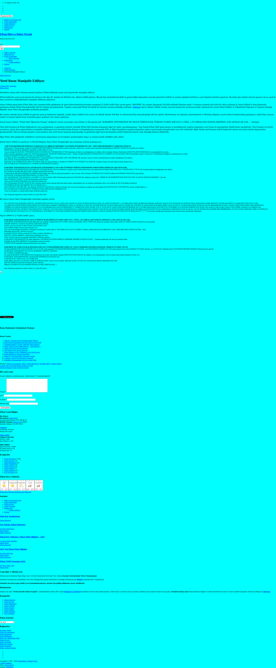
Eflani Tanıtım (9, 467)
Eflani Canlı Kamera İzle (12, 20)
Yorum (3, 392)
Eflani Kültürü (9, 469)
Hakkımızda (8, 28)
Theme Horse (9, 665)
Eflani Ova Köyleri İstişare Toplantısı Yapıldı (19, 356)
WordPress (9, 667)
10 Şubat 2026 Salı (6, 553)
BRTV (24, 364)
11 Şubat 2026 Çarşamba (8, 541)
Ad (1, 395)
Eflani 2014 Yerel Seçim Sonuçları (16, 348)
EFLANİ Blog (9, 472)
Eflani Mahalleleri (10, 463)
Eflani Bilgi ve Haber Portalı (16, 34)
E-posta (3, 399)
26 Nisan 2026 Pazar (7, 529)
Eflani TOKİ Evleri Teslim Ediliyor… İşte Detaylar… (22, 346)
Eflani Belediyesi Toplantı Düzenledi (16, 354)
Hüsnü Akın (17, 422)
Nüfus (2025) (4, 435)
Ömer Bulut (13, 418)
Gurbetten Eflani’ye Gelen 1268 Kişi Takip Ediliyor (22, 344)
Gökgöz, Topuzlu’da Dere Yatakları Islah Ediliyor (21, 341)
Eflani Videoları (14, 58)
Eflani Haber (4, 88)
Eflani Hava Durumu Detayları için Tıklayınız (15, 492)
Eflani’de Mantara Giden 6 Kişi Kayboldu (14, 368)
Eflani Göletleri (9, 465)
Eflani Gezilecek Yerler (8, 648)
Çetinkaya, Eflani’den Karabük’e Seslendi (18, 358)
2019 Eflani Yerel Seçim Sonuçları (16, 350)
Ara (1, 44)
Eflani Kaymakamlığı (14, 364)
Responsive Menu (6, 16)
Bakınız (136, 107)
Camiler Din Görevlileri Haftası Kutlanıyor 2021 (16, 366)
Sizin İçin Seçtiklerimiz (10, 516)
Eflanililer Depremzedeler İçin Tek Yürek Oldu (20, 360)
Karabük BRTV (45, 364)
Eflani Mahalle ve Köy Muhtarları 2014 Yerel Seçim (22, 352)
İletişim (6, 29)
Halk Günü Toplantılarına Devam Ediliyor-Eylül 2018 (22, 343)
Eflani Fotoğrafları (10, 22)
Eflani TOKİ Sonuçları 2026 (12, 561)
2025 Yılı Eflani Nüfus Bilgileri (13, 549)
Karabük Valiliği (5, 630)
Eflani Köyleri (9, 26)
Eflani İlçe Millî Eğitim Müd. (10, 638)
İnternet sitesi (4, 403)
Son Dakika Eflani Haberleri (12, 525)
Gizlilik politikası (14, 62)
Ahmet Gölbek (56, 364)
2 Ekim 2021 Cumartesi (8, 86)
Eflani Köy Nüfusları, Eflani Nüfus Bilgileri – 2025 (22, 537)
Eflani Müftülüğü (6, 636)
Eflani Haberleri (9, 24)
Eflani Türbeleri (9, 470)
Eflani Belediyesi (33, 364)
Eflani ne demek (5, 642)
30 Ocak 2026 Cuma (7, 566)
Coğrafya (3, 428)
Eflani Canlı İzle (9, 52)
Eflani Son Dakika (6, 644)
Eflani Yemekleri (5, 646)
